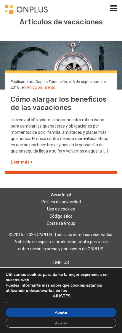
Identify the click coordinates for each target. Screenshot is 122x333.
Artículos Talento (41, 87)
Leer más (20, 162)
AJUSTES (61, 296)
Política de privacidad (61, 202)
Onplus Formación (51, 81)
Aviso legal (61, 194)
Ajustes (61, 323)
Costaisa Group (61, 223)
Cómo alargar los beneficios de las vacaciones (59, 103)
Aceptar (61, 312)
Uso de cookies (61, 209)
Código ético (61, 216)
